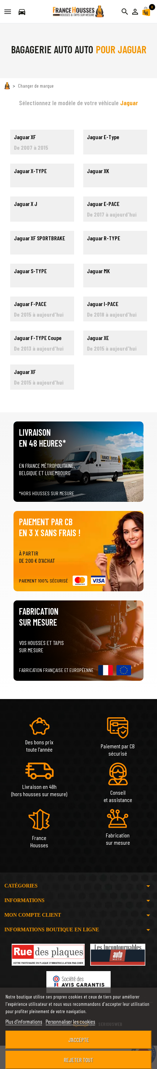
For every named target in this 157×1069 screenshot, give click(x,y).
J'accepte (78, 1039)
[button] (135, 11)
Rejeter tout (78, 1059)
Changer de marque (36, 86)
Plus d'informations (23, 1021)
